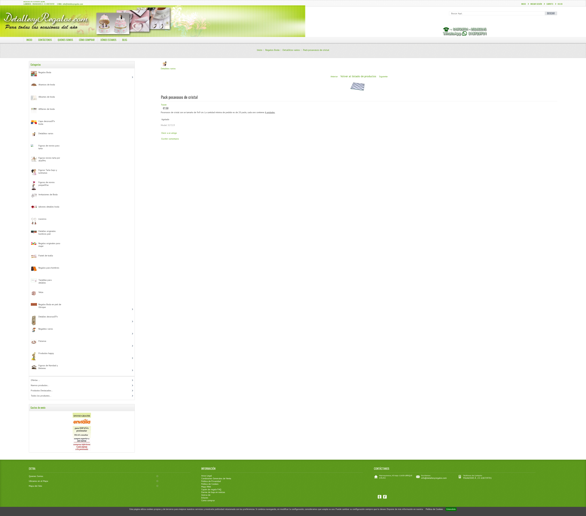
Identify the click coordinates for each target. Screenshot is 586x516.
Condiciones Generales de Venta (216, 478)
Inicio (523, 4)
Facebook (385, 497)
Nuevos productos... (40, 385)
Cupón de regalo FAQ (211, 489)
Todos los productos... (41, 395)
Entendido (451, 509)
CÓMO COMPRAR (87, 40)
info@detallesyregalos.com (434, 478)
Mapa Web (206, 486)
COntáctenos (45, 40)
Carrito (549, 4)
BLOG (124, 40)
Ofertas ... (35, 380)
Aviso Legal (206, 475)
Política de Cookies (434, 509)
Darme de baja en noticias (213, 492)
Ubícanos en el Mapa (38, 481)
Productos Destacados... (42, 390)
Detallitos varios (291, 49)
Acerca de (205, 495)
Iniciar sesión (536, 4)
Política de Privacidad (211, 481)
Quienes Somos (36, 476)
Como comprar (208, 500)
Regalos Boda (272, 49)
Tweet (163, 104)
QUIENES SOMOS (65, 40)
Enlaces (204, 497)
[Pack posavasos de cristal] (357, 91)
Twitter (380, 497)
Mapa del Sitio (35, 486)
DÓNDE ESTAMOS (108, 40)
